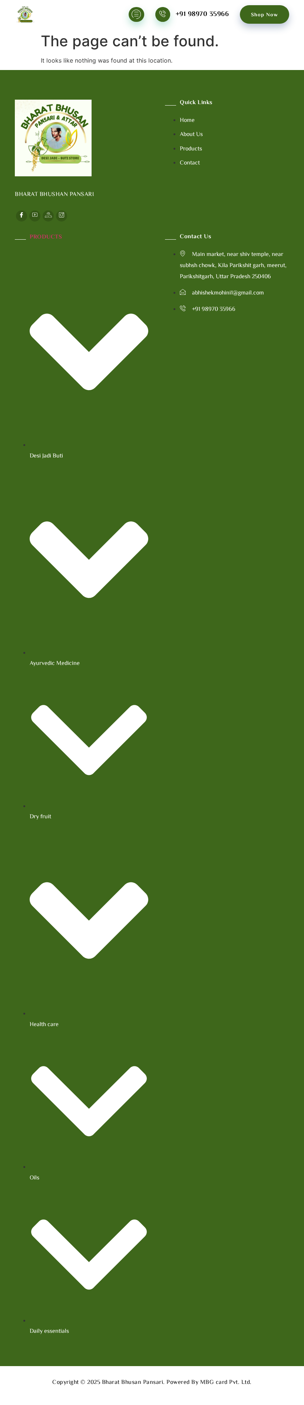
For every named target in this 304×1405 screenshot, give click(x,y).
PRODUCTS (46, 237)
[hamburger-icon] (136, 14)
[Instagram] (61, 216)
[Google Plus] (48, 216)
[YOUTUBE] (34, 216)
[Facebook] (21, 216)
